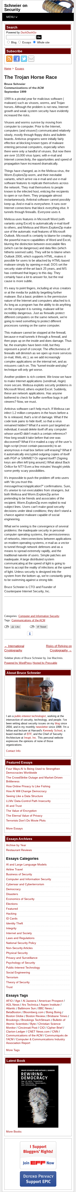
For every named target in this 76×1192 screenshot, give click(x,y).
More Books (13, 1131)
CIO (42, 1027)
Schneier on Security (15, 7)
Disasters (12, 894)
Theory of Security (18, 982)
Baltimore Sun (27, 1008)
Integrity (11, 928)
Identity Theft (14, 923)
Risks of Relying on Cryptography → (59, 648)
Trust (9, 987)
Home (7, 68)
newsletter (42, 726)
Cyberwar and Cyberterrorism (25, 884)
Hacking (11, 913)
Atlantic (10, 1008)
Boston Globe (15, 1016)
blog (57, 723)
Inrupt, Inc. (30, 737)
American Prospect (51, 1000)
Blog (13, 42)
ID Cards (11, 918)
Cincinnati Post (27, 1027)
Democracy (13, 889)
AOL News (12, 1004)
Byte (33, 1023)
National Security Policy (21, 943)
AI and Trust (14, 805)
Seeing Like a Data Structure (24, 796)
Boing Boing (53, 1012)
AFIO (9, 1000)
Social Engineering (18, 972)
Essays (26, 42)
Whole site (43, 42)
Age (17, 1000)
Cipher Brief (54, 1027)
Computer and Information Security (38, 616)
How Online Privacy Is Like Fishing (28, 786)
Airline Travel (14, 869)
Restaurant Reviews (19, 850)
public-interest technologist (30, 716)
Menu (10, 17)
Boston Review (35, 1016)
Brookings (12, 1020)
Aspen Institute (50, 1004)
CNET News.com (39, 1031)
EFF (29, 734)
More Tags (13, 1050)
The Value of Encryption (21, 810)
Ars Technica (30, 1004)
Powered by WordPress (18, 662)
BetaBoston (13, 1012)
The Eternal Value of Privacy (24, 815)
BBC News (45, 1008)
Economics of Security (20, 899)
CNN (55, 1031)
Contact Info (13, 750)
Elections (12, 903)
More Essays (14, 828)
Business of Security (19, 874)
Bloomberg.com (33, 1012)
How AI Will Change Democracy (26, 791)
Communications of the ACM (28, 620)
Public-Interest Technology (23, 967)
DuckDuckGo (28, 32)
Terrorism (12, 977)
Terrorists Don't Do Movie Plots (26, 820)
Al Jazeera (29, 1000)
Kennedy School (52, 730)
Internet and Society (19, 933)
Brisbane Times (57, 1016)
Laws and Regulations (20, 938)
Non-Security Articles (19, 948)
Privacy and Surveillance (21, 957)
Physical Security (17, 952)
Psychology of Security (20, 962)
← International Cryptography (14, 648)
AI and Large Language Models (26, 864)
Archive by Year (16, 845)
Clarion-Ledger (15, 1031)
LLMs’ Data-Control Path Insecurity (28, 801)
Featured (12, 908)
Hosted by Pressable (45, 662)
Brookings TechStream (35, 1020)
